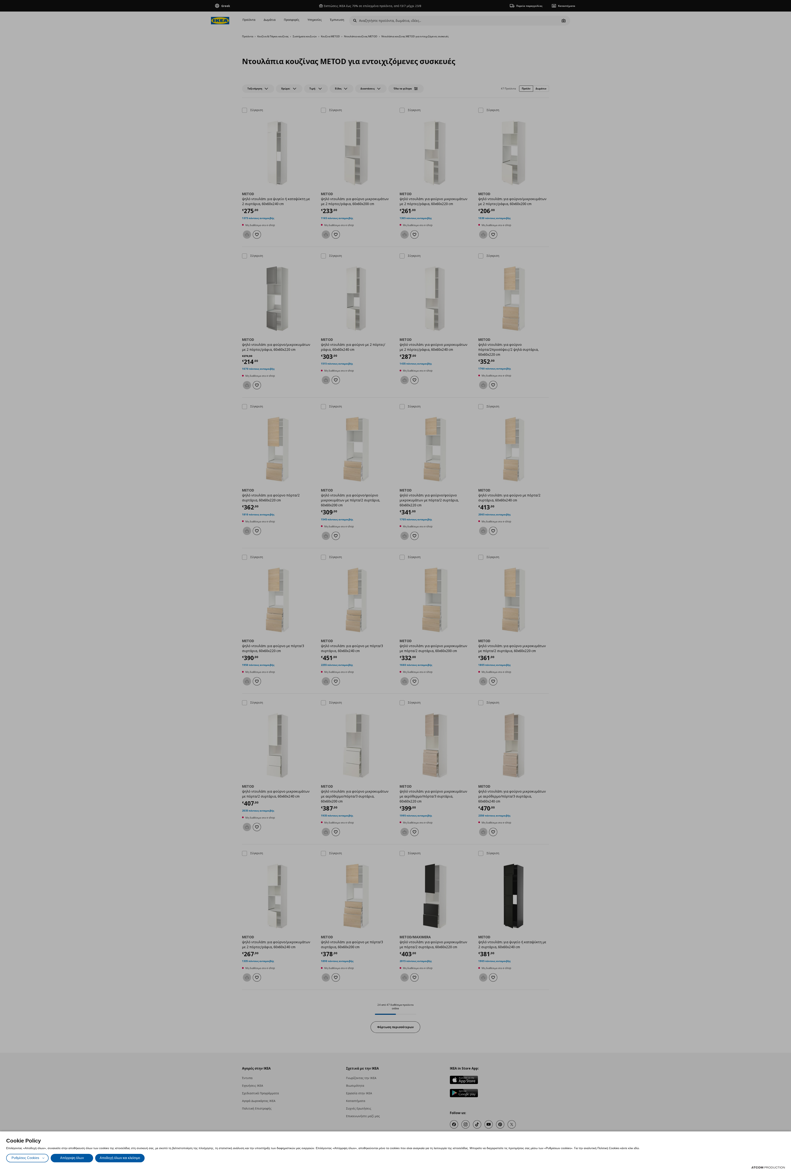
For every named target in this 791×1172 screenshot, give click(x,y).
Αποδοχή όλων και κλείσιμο (120, 1158)
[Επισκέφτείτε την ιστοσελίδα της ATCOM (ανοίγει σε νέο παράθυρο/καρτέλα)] (768, 1167)
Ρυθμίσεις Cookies (25, 1158)
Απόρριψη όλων (72, 1158)
